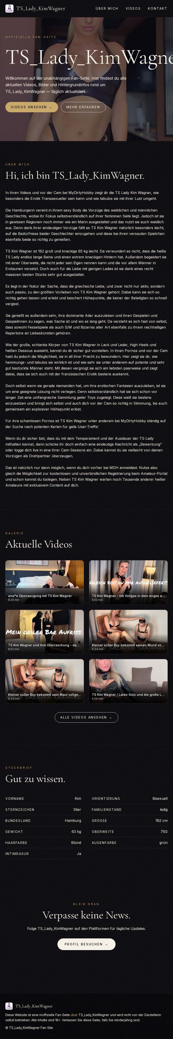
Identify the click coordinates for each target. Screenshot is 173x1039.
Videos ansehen (32, 107)
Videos (133, 8)
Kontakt (158, 8)
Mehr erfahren (83, 107)
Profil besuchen (87, 944)
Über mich (107, 8)
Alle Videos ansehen (86, 717)
